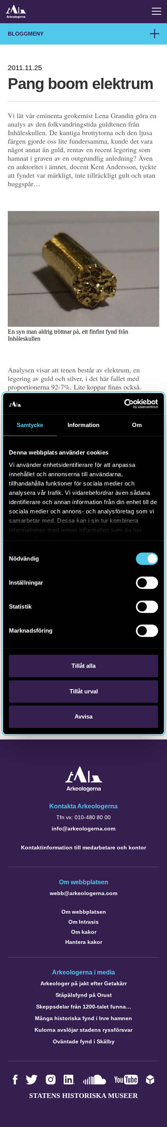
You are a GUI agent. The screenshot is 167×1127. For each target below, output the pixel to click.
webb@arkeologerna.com (83, 893)
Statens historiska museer (83, 1096)
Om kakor (83, 932)
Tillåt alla (83, 665)
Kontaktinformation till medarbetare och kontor (83, 847)
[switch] (147, 582)
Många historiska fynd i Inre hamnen (83, 1018)
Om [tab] (137, 425)
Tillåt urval (84, 691)
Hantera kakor (83, 942)
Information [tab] (83, 425)
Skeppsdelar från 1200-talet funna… (83, 1006)
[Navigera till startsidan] (83, 789)
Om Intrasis (83, 922)
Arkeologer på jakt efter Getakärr (83, 983)
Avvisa (83, 716)
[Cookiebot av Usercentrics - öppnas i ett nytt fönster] (124, 404)
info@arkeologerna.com (83, 828)
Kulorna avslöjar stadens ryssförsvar (83, 1030)
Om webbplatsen (83, 911)
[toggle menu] (156, 11)
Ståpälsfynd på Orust (84, 995)
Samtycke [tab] (30, 425)
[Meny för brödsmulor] (154, 33)
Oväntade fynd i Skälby (84, 1041)
